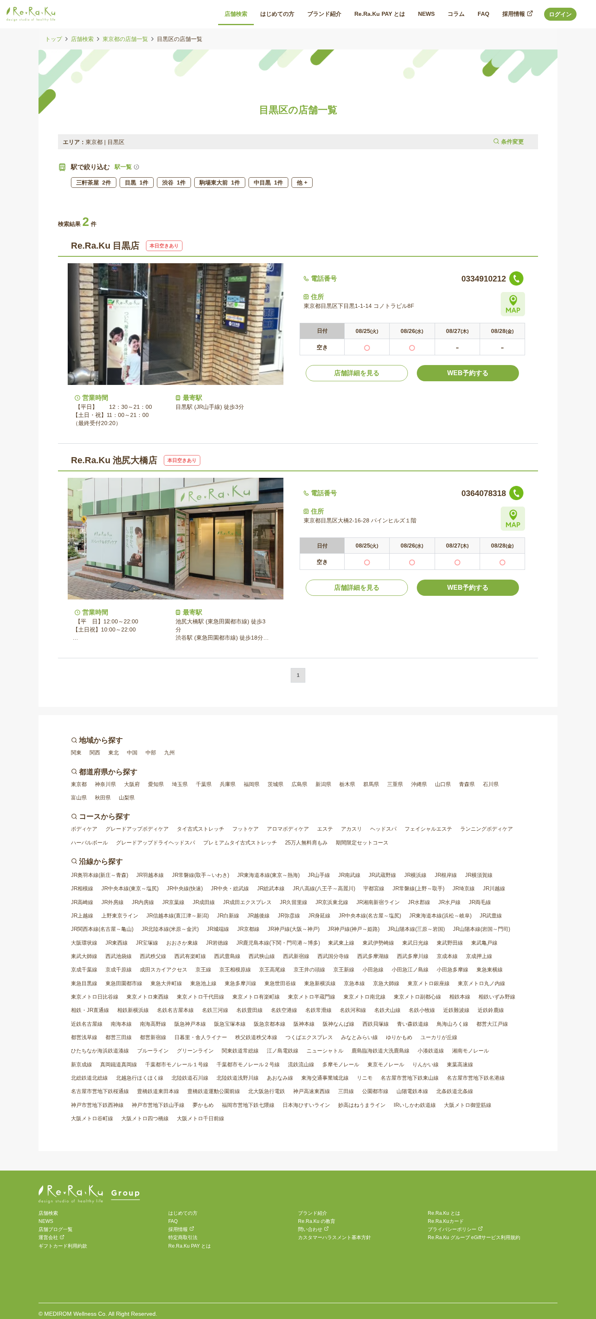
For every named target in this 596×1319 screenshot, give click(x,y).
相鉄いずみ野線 (496, 997)
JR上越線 (82, 916)
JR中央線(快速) (185, 888)
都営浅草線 (84, 1037)
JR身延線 (319, 916)
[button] (298, 141)
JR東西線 (116, 943)
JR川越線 (494, 888)
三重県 (395, 784)
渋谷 (174, 182)
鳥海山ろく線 (452, 1024)
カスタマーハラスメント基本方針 (334, 1237)
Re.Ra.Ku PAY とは (189, 1246)
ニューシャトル (325, 1051)
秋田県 (103, 798)
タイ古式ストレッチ (200, 829)
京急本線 (354, 983)
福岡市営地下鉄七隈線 (248, 1105)
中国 (132, 753)
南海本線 (121, 1024)
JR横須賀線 (479, 875)
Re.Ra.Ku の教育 (316, 1221)
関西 (95, 753)
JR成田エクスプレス (247, 902)
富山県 (79, 798)
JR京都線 (248, 929)
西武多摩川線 (413, 956)
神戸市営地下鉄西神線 (97, 1105)
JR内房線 (143, 902)
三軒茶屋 (93, 182)
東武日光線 (415, 943)
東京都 (79, 784)
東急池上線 (203, 983)
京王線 (203, 970)
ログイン (560, 14)
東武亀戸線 (484, 943)
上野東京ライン (119, 916)
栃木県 (347, 784)
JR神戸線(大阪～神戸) (293, 929)
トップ (53, 39)
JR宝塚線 (147, 943)
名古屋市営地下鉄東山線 (410, 1078)
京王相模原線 (235, 970)
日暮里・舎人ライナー (200, 1037)
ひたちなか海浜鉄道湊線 (100, 1051)
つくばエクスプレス (309, 1037)
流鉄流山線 (301, 1064)
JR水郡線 (419, 902)
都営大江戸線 (492, 1024)
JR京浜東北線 (331, 902)
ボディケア (84, 829)
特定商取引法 (182, 1237)
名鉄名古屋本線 (175, 1010)
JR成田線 (204, 902)
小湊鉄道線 (431, 1051)
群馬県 (371, 784)
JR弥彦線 (289, 916)
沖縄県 (419, 784)
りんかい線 (425, 1064)
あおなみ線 (280, 1078)
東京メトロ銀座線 (428, 983)
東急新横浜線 (320, 983)
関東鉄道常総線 (240, 1051)
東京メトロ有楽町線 (256, 997)
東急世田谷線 (280, 983)
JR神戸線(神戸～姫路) (353, 929)
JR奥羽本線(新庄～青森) (99, 875)
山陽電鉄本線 (412, 1091)
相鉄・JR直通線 (90, 1010)
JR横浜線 (415, 875)
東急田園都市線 (123, 983)
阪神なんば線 (338, 1024)
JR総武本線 (271, 888)
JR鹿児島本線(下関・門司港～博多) (278, 943)
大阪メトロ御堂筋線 (467, 1105)
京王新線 (343, 970)
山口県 (443, 784)
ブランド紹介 (312, 1213)
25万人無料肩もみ (306, 843)
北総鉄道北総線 (89, 1078)
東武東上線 (341, 943)
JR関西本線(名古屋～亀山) (102, 929)
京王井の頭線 (309, 970)
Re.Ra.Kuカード (446, 1221)
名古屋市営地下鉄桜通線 (100, 1091)
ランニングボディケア (486, 829)
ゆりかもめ (399, 1037)
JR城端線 (218, 929)
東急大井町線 (166, 983)
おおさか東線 (182, 943)
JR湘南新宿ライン (378, 902)
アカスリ (351, 829)
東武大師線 (84, 956)
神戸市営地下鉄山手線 (158, 1105)
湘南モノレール (470, 1051)
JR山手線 (319, 875)
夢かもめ (203, 1105)
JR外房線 (112, 902)
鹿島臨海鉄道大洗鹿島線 (380, 1051)
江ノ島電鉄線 (282, 1051)
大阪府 (132, 784)
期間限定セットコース (362, 843)
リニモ (365, 1078)
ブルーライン (153, 1051)
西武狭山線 (262, 956)
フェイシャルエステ (428, 829)
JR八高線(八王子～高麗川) (324, 888)
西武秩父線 (153, 956)
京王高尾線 (272, 970)
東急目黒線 (84, 983)
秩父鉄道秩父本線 (256, 1037)
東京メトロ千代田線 (200, 997)
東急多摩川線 (240, 983)
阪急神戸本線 (190, 1024)
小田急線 (373, 970)
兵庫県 (228, 784)
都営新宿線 (153, 1037)
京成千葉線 (84, 970)
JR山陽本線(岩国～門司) (481, 929)
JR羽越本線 (150, 875)
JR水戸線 (449, 902)
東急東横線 (489, 970)
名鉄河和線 (353, 1010)
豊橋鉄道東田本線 (158, 1091)
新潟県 (323, 784)
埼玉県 (180, 784)
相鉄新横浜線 (133, 1010)
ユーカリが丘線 (438, 1037)
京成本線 (447, 956)
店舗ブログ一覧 (56, 1229)
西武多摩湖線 (373, 956)
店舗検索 (82, 39)
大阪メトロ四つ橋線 (145, 1118)
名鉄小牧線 (422, 1010)
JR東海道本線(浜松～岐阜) (440, 916)
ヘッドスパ (383, 829)
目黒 (136, 182)
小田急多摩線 (452, 970)
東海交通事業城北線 (325, 1078)
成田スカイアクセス (163, 970)
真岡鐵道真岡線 (118, 1064)
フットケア (245, 829)
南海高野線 (153, 1024)
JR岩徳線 (217, 943)
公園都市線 (375, 1091)
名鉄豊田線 (249, 1010)
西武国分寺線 (333, 956)
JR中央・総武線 (230, 888)
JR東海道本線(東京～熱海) (268, 875)
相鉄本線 (459, 997)
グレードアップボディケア (137, 829)
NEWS (46, 1221)
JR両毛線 (480, 902)
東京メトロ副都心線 (417, 997)
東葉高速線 (460, 1064)
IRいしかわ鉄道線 (415, 1105)
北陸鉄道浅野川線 (238, 1078)
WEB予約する (468, 372)
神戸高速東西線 (311, 1091)
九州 (169, 753)
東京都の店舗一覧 (125, 39)
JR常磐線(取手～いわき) (200, 875)
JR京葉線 (173, 902)
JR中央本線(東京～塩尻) (130, 888)
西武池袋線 (118, 956)
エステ (325, 829)
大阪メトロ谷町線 (92, 1118)
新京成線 (81, 1064)
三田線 (346, 1091)
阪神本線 (304, 1024)
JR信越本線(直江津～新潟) (177, 916)
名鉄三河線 (215, 1010)
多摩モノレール (340, 1064)
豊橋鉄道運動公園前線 (213, 1091)
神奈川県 (105, 784)
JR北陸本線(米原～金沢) (170, 929)
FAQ (173, 1221)
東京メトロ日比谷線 (94, 997)
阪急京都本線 (269, 1024)
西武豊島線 (227, 956)
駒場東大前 (219, 182)
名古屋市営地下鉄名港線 (476, 1078)
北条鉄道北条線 (454, 1091)
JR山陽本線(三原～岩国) (416, 929)
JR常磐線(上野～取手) (418, 888)
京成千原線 (118, 970)
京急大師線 (386, 983)
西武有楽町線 (190, 956)
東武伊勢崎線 (378, 943)
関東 (76, 753)
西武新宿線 (296, 956)
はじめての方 (182, 1213)
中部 (151, 753)
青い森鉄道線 (413, 1024)
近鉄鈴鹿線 (491, 1010)
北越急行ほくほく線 (139, 1078)
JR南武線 (349, 875)
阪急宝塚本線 (230, 1024)
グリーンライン (195, 1051)
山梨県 (127, 798)
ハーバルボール (89, 843)
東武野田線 (450, 943)
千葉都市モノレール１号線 (176, 1064)
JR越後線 (258, 916)
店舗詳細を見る (356, 372)
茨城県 (275, 784)
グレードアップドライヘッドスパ (155, 843)
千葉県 (204, 784)
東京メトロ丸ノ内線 (481, 983)
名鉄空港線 (284, 1010)
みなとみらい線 (359, 1037)
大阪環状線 (84, 943)
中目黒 (268, 182)
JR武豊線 (491, 916)
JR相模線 (82, 888)
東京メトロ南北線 (364, 997)
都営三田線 (118, 1037)
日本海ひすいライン (306, 1105)
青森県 (467, 784)
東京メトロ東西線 (147, 997)
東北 (113, 753)
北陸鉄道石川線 (190, 1078)
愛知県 (156, 784)
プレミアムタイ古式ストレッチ (240, 843)
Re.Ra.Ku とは (444, 1213)
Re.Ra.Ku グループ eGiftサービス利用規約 (474, 1237)
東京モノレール (385, 1064)
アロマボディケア (288, 829)
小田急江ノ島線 (410, 970)
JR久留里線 (293, 902)
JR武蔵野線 (382, 875)
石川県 (491, 784)
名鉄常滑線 (318, 1010)
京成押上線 (479, 956)
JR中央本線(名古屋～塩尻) (370, 916)
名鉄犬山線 (387, 1010)
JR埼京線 (463, 888)
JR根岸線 (446, 875)
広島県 (299, 784)
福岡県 (251, 784)
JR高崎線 (82, 902)
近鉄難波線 (456, 1010)
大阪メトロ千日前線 (200, 1118)
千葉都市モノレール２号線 (248, 1064)
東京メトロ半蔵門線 (311, 997)
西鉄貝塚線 (375, 1024)
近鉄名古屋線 (87, 1024)
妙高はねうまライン (362, 1105)
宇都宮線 (373, 888)
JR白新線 (228, 916)
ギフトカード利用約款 (63, 1246)
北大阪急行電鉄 (266, 1091)
